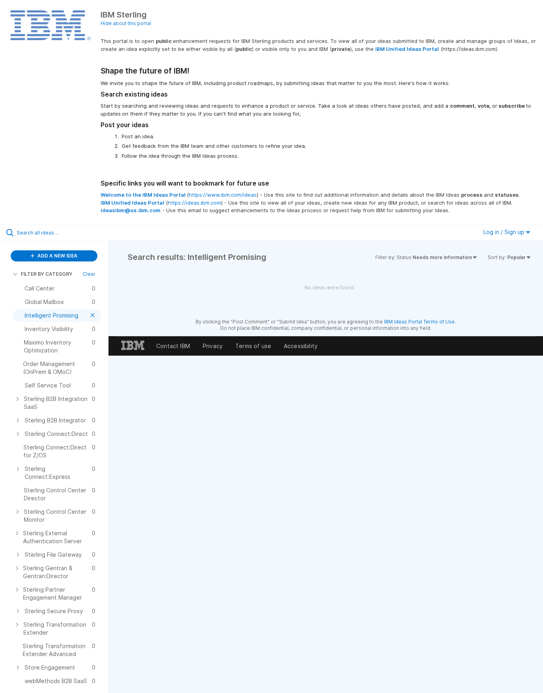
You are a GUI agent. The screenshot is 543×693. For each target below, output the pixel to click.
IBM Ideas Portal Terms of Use (419, 322)
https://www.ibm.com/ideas (223, 195)
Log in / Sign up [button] (504, 231)
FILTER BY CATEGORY (46, 274)
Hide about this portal (126, 23)
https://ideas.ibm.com (194, 202)
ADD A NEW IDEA (57, 256)
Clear (89, 274)
